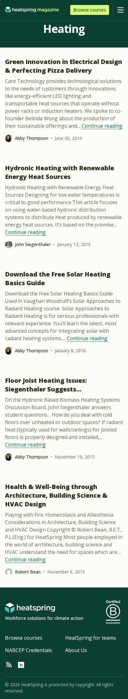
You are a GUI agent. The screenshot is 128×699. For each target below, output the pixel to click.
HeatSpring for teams (90, 637)
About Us (76, 650)
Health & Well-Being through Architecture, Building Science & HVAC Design (56, 495)
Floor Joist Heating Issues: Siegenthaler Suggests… (46, 384)
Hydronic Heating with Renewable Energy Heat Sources (59, 172)
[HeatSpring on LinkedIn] (21, 665)
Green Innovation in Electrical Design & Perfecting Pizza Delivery (63, 66)
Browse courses (23, 637)
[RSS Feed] (8, 665)
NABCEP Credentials (28, 650)
